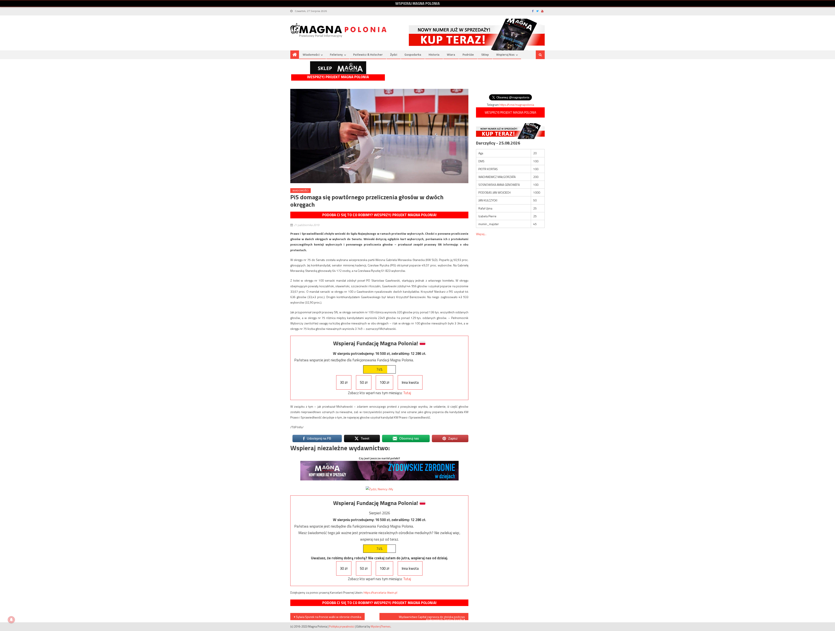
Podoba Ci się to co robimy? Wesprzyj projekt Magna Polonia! (379, 215)
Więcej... (481, 234)
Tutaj (407, 393)
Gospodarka (412, 54)
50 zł (363, 382)
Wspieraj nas (505, 54)
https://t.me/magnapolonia (516, 104)
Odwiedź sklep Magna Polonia (338, 67)
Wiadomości (311, 54)
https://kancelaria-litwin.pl (380, 592)
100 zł (384, 382)
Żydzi (393, 54)
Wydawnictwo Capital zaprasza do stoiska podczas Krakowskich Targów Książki (432, 617)
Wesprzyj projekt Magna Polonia (338, 77)
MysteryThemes (381, 626)
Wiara (451, 54)
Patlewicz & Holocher (368, 54)
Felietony (336, 54)
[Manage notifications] (11, 619)
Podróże (468, 54)
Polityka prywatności (341, 626)
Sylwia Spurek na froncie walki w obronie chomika (328, 616)
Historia (434, 54)
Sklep (485, 54)
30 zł (343, 382)
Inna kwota (410, 382)
